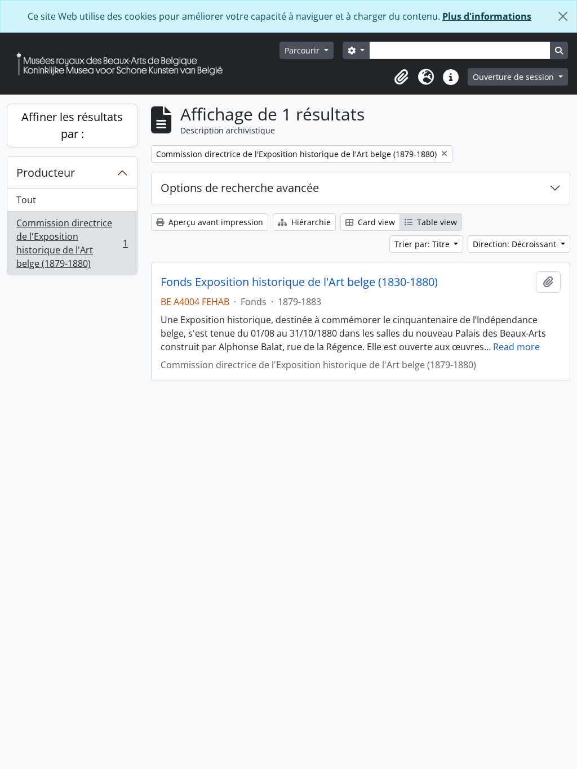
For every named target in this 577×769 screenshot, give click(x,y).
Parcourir (303, 50)
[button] (401, 77)
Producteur (45, 172)
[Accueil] (124, 64)
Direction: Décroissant (515, 244)
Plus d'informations (486, 16)
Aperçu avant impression (214, 222)
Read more (516, 347)
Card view (375, 222)
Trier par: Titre (423, 244)
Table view (436, 222)
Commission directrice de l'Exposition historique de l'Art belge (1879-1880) (72, 243)
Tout (26, 200)
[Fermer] (562, 16)
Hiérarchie (310, 222)
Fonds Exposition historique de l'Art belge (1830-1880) (299, 282)
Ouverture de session (514, 76)
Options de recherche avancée (240, 187)
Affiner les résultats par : (72, 125)
